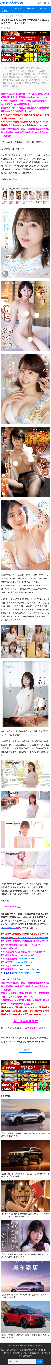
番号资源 (30, 8)
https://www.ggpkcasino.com (27, 973)
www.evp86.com (23, 917)
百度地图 (41, 1350)
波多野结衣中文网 (11, 3)
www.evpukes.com (21, 966)
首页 (3, 8)
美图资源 (18, 8)
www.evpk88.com (27, 959)
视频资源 (31, 1346)
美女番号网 (15, 979)
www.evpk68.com (24, 962)
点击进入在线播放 (25, 1021)
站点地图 (33, 1350)
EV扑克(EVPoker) (13, 907)
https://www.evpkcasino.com (26, 969)
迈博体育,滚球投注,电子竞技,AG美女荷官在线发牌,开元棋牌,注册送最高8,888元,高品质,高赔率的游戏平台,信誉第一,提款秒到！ (25, 132)
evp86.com (7, 924)
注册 (44, 3)
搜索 (39, 1362)
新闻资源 (5, 11)
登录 (39, 3)
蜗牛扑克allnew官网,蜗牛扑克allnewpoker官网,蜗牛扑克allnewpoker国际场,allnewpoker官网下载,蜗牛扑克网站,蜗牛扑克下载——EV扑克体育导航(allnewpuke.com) (25, 1010)
